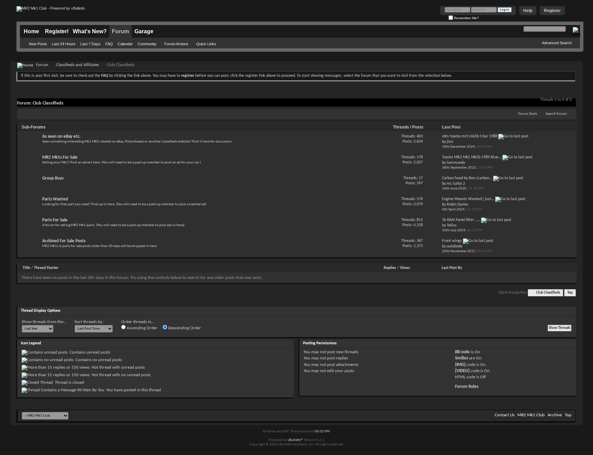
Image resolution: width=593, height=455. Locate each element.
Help (527, 10)
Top (570, 293)
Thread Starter (46, 268)
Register (552, 10)
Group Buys (52, 178)
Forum (120, 31)
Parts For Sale (55, 220)
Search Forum (556, 114)
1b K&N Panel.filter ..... (461, 220)
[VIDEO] (462, 371)
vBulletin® (295, 440)
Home (31, 31)
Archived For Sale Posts (63, 241)
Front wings (452, 241)
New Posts (38, 44)
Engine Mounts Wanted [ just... (468, 199)
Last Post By (452, 268)
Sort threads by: (88, 322)
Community (147, 44)
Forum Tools (527, 114)
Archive (555, 415)
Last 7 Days (90, 44)
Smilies (461, 358)
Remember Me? (466, 18)
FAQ (109, 44)
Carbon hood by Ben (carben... (467, 178)
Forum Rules (466, 386)
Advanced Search (557, 43)
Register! (57, 31)
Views (405, 268)
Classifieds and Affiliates (77, 65)
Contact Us (504, 415)
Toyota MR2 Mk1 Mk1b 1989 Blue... (471, 157)
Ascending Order (142, 328)
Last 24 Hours (63, 44)
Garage (144, 31)
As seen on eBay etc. (61, 136)
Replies (390, 268)
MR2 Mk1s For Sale (60, 157)
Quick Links (206, 44)
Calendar (125, 44)
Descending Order (184, 328)
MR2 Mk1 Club (531, 415)
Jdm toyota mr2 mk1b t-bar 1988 (469, 136)
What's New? (90, 31)
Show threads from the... (44, 322)
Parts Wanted (55, 199)
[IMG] (460, 364)
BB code (462, 352)
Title (26, 268)
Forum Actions (176, 44)
